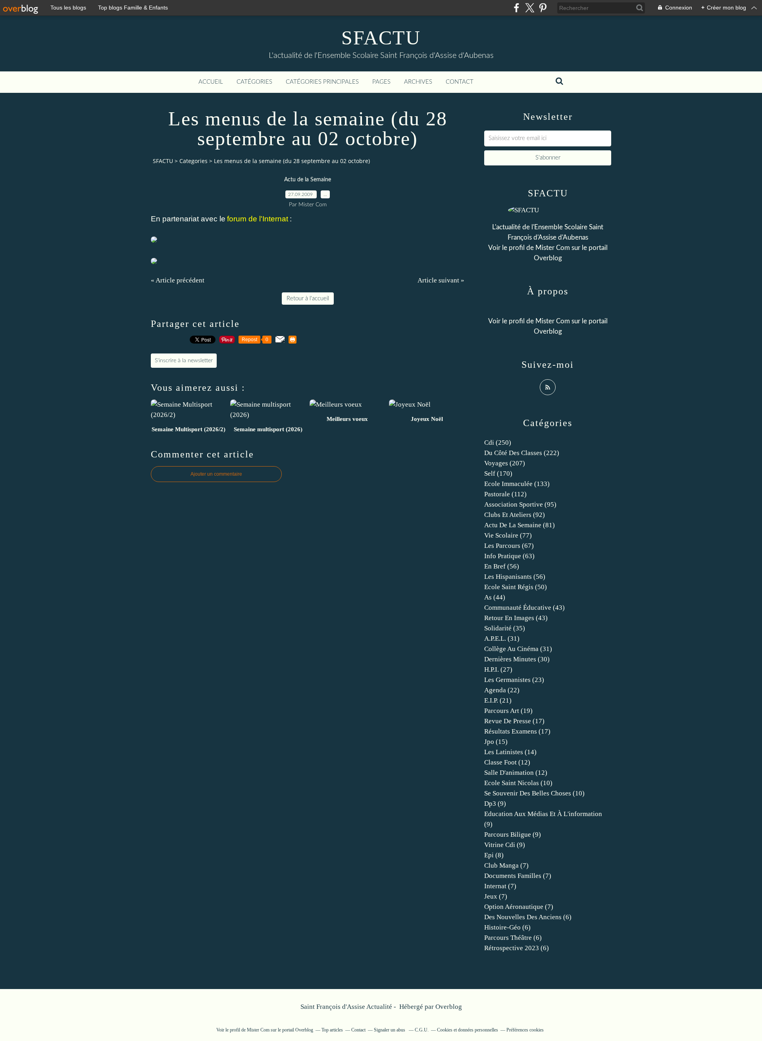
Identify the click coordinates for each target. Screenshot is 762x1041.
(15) (496, 741)
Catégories (254, 82)
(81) (519, 525)
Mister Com (552, 247)
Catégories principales (322, 82)
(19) (508, 710)
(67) (509, 545)
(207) (504, 463)
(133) (517, 484)
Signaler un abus (390, 1030)
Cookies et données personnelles (467, 1030)
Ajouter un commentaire (216, 474)
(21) (498, 700)
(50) (515, 587)
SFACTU (381, 38)
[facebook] (516, 7)
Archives (418, 82)
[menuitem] (210, 82)
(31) (502, 638)
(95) (520, 504)
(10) (518, 783)
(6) (528, 917)
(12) (507, 762)
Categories (193, 161)
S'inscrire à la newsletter (184, 360)
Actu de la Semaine (307, 179)
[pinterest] (543, 7)
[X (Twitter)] (530, 7)
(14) (510, 752)
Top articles (332, 1030)
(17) (514, 721)
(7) (506, 865)
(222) (521, 453)
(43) (524, 607)
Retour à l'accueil (308, 299)
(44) (494, 597)
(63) (509, 556)
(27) (498, 669)
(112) (505, 494)
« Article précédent (177, 280)
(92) (514, 515)
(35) (504, 628)
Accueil (210, 82)
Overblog (448, 1006)
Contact (459, 82)
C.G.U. (422, 1030)
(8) (494, 855)
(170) (498, 473)
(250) (497, 442)
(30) (517, 659)
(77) (508, 535)
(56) (501, 566)
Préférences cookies (525, 1030)
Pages (381, 82)
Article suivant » (441, 280)
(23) (514, 680)
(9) (495, 803)
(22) (502, 690)
